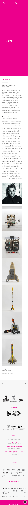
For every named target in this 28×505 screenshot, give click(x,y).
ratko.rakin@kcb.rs (14, 454)
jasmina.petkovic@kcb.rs (14, 448)
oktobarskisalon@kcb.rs (14, 439)
